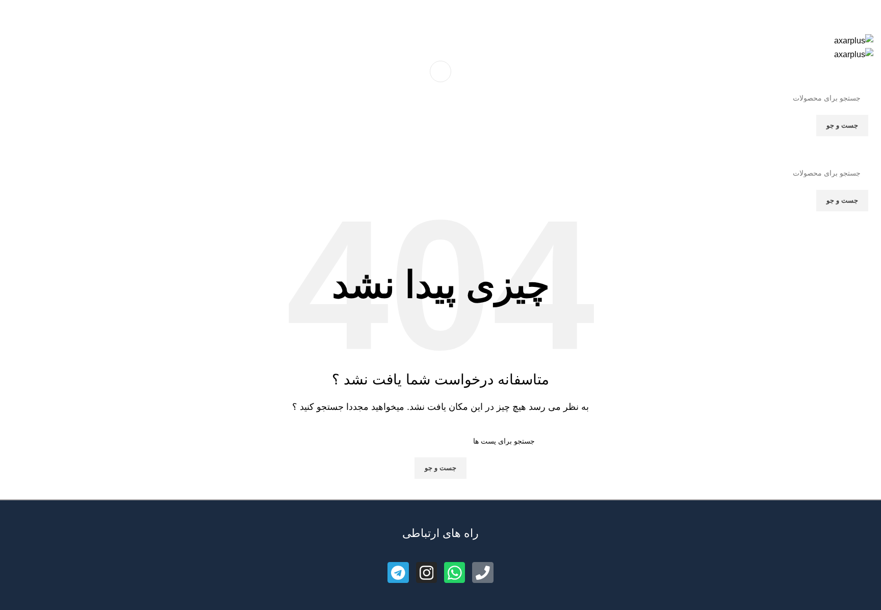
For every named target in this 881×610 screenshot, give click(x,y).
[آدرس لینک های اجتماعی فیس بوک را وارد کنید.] (464, 13)
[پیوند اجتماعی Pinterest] (441, 13)
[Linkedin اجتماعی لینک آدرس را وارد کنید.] (429, 13)
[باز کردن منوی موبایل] (440, 71)
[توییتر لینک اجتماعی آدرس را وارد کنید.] (452, 13)
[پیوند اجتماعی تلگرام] (417, 13)
